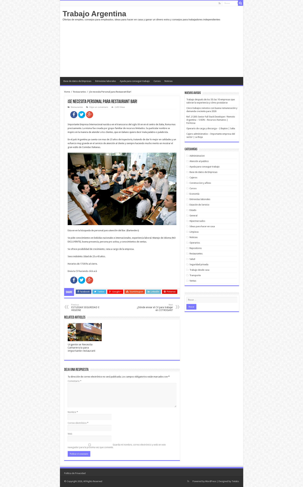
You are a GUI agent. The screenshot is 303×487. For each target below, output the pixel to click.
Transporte (195, 275)
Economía (194, 193)
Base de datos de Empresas (77, 81)
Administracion (197, 155)
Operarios (195, 242)
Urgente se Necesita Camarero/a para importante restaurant (81, 347)
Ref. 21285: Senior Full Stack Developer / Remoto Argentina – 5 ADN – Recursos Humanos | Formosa (210, 119)
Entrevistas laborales (105, 81)
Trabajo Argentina (94, 13)
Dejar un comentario (98, 107)
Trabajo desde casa (199, 270)
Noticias (168, 81)
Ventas (193, 280)
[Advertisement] (152, 47)
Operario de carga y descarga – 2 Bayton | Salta (210, 128)
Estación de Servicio (199, 204)
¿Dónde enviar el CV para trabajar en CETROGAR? (155, 308)
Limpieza (194, 232)
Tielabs (235, 481)
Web (70, 433)
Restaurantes (79, 91)
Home (67, 91)
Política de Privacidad (75, 473)
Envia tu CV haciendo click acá (82, 271)
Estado (193, 210)
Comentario (74, 381)
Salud (192, 259)
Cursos (157, 81)
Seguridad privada (199, 264)
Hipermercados (197, 221)
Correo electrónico (78, 423)
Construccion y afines (200, 183)
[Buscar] (240, 3)
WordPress (210, 481)
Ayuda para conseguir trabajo (135, 81)
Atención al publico (199, 161)
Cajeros (193, 177)
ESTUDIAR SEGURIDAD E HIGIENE (85, 308)
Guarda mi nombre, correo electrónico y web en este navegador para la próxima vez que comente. (117, 446)
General (193, 215)
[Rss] (219, 3)
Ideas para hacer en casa (202, 226)
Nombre (73, 412)
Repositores (196, 248)
